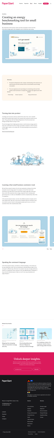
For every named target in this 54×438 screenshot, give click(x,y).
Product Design (10, 94)
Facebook (4, 414)
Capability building (43, 415)
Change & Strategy (43, 412)
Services (42, 400)
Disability (29, 408)
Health (28, 417)
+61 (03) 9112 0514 (6, 405)
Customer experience (19, 94)
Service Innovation (43, 410)
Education (29, 410)
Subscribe (36, 369)
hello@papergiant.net (6, 403)
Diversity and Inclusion (32, 431)
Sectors (29, 400)
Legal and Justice (30, 419)
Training (41, 417)
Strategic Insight (43, 406)
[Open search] (51, 4)
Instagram (4, 418)
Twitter (3, 416)
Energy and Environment (32, 94)
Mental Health (30, 421)
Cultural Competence (41, 431)
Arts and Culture (30, 406)
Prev (48, 248)
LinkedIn (4, 411)
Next (51, 248)
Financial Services (30, 415)
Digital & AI (42, 408)
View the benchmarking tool (8, 131)
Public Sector (29, 423)
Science (28, 425)
